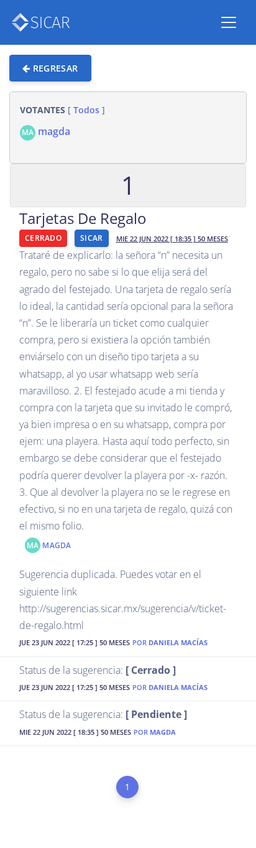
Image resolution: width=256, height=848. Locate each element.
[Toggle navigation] (228, 22)
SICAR (91, 238)
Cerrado (43, 238)
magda (46, 131)
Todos (86, 110)
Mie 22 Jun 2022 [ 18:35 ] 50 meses (172, 239)
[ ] (62, 110)
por (170, 643)
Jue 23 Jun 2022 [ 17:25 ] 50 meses (74, 643)
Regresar (54, 68)
